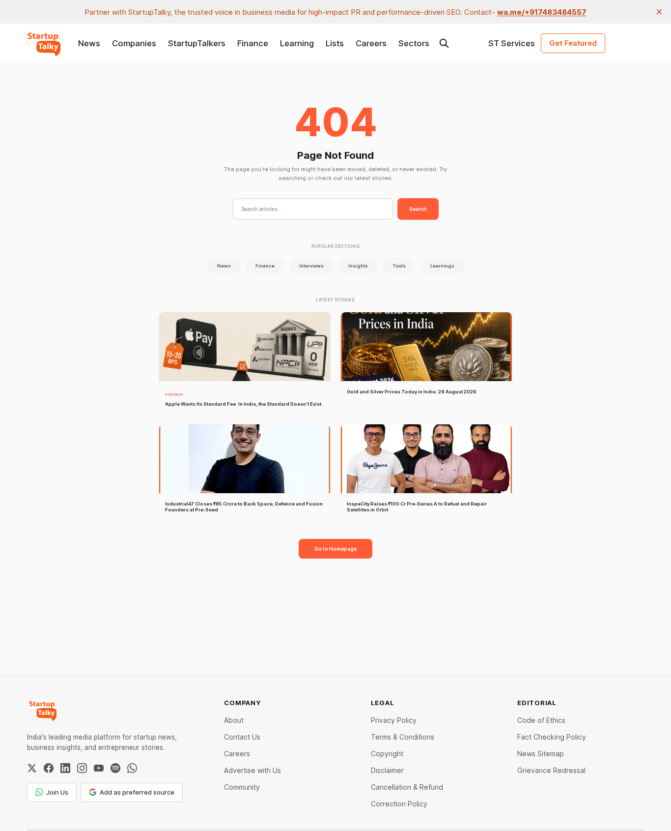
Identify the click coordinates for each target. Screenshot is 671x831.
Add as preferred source (137, 792)
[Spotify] (115, 768)
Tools (399, 265)
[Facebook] (49, 768)
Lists (335, 43)
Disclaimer (387, 770)
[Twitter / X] (32, 768)
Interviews (311, 265)
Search (418, 209)
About (234, 720)
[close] (659, 12)
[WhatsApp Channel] (132, 768)
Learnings (442, 265)
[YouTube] (99, 768)
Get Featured (573, 43)
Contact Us (242, 737)
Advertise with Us (252, 770)
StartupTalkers (196, 43)
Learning (297, 43)
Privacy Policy (394, 720)
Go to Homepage (335, 549)
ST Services (511, 43)
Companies (134, 43)
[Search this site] (444, 43)
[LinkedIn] (65, 768)
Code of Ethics (541, 720)
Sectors (413, 43)
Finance (252, 43)
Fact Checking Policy (551, 737)
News (89, 43)
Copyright (387, 753)
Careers (371, 43)
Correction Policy (399, 804)
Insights (358, 265)
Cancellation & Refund (407, 787)
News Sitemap (540, 753)
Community (242, 787)
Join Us (57, 792)
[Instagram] (82, 768)
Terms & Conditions (402, 737)
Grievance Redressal (551, 770)
